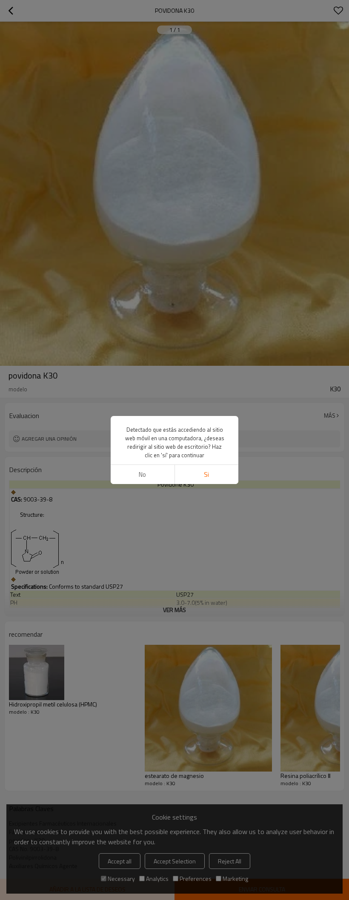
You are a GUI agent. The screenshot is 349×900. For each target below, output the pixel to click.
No (142, 474)
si (206, 474)
